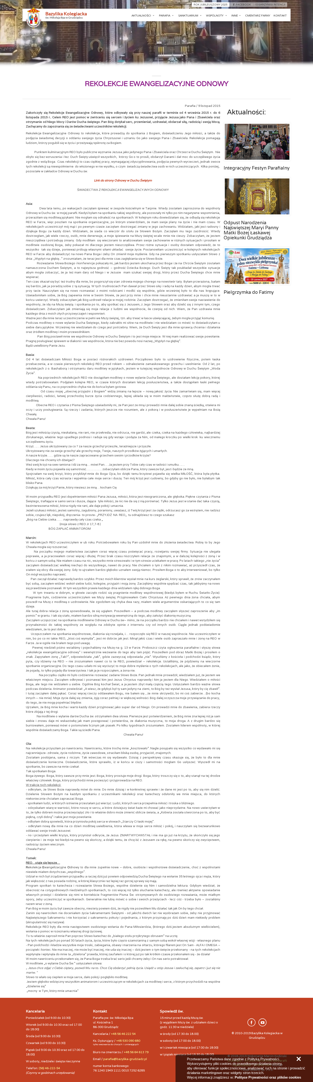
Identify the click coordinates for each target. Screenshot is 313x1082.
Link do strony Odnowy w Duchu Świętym (123, 180)
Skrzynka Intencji (272, 4)
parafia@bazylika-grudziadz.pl (125, 1059)
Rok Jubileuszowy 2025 (211, 4)
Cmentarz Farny (257, 15)
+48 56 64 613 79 (136, 1052)
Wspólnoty (215, 15)
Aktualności (142, 15)
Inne (234, 15)
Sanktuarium (188, 15)
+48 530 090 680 (128, 1041)
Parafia (165, 15)
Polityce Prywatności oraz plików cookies (268, 1077)
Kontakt (280, 15)
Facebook (243, 4)
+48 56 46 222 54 (123, 1034)
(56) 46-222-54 (49, 1068)
